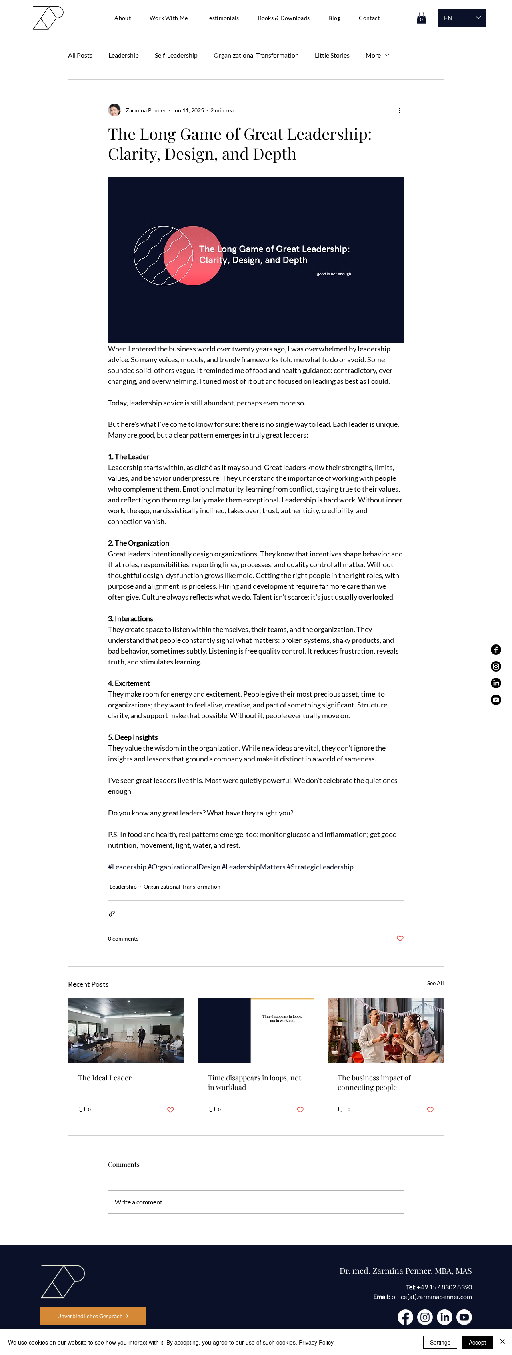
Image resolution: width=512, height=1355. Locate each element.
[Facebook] (496, 649)
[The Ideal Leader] (126, 1030)
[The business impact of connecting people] (386, 1030)
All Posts (80, 55)
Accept (477, 1342)
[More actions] (399, 110)
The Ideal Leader (105, 1077)
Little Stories (332, 55)
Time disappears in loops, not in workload (254, 1082)
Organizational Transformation (256, 55)
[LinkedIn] (496, 683)
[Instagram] (496, 666)
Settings (440, 1342)
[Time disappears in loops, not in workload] (256, 1030)
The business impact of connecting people (374, 1082)
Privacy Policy (316, 1342)
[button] (168, 17)
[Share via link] (112, 913)
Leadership (123, 55)
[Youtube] (496, 700)
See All (435, 983)
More (373, 55)
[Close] (502, 1342)
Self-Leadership (176, 55)
